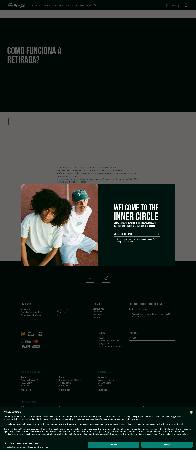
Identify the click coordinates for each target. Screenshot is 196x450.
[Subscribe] (154, 234)
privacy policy (144, 239)
